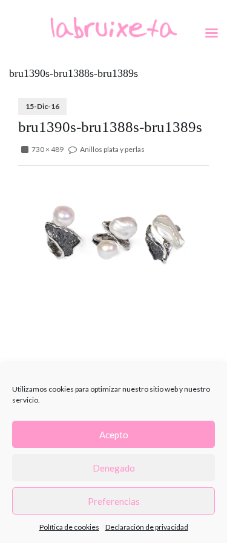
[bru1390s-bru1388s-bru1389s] (113, 237)
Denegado (114, 467)
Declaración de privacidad (146, 526)
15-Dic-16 (42, 106)
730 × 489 (47, 149)
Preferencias (114, 501)
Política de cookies (69, 526)
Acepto (113, 434)
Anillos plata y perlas (112, 149)
